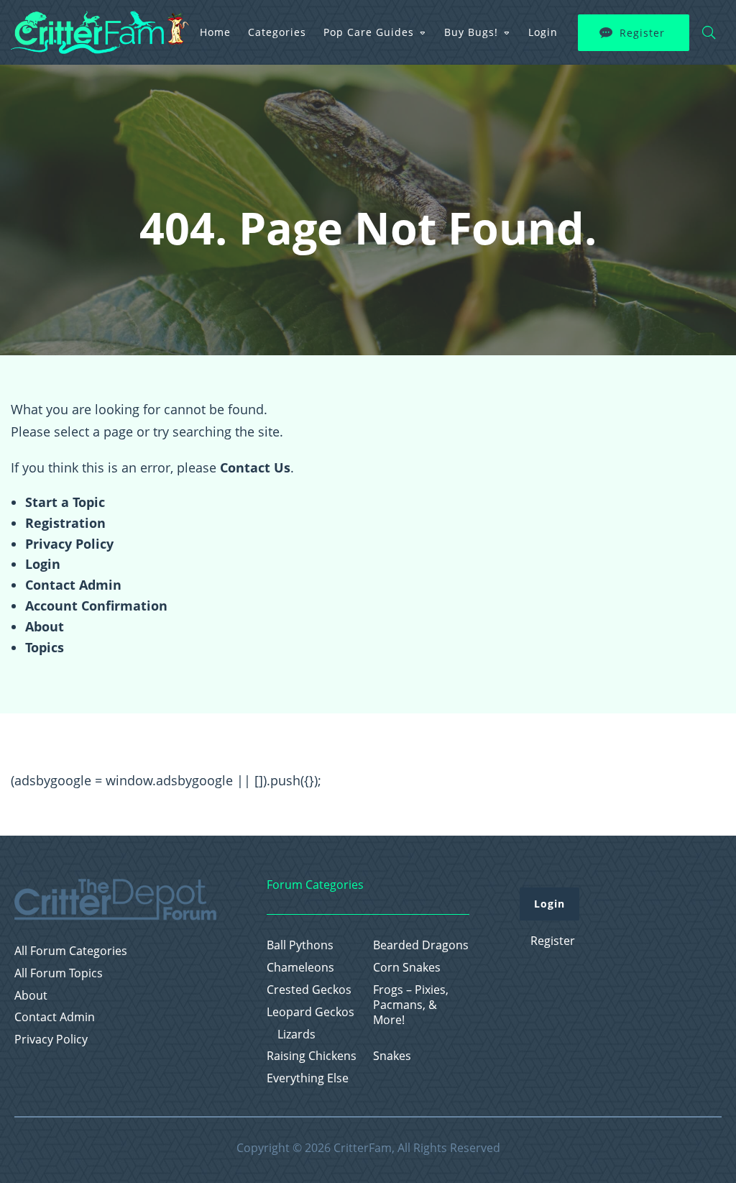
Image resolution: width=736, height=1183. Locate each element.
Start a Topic (65, 502)
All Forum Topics (58, 973)
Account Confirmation (96, 605)
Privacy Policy (69, 543)
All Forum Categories (70, 951)
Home (215, 32)
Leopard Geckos (310, 1012)
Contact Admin (73, 584)
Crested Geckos (309, 989)
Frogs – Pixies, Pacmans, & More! (410, 1004)
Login (543, 32)
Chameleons (300, 967)
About (44, 626)
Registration (65, 522)
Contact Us (255, 467)
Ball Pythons (300, 945)
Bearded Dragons (421, 945)
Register (642, 33)
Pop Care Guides (368, 32)
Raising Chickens (311, 1056)
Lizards (296, 1034)
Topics (44, 647)
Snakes (392, 1056)
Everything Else (308, 1078)
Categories (277, 32)
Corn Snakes (407, 967)
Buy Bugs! (471, 32)
